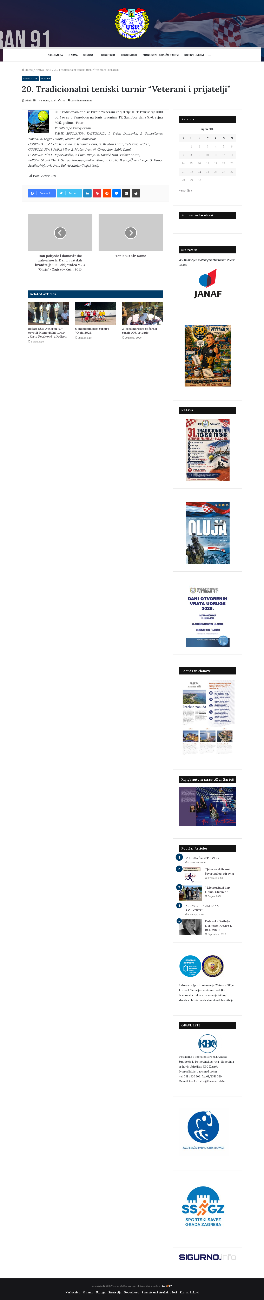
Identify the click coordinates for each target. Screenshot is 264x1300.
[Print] (136, 193)
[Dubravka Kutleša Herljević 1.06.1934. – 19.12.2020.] (190, 927)
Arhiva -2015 (43, 70)
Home (28, 70)
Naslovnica (55, 55)
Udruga (88, 55)
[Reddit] (107, 193)
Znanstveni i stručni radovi (161, 55)
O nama (73, 55)
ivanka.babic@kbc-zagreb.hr (207, 1081)
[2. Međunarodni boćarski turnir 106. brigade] (142, 313)
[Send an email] (34, 100)
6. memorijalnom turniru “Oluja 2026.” (92, 330)
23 (199, 172)
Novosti (45, 78)
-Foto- (79, 123)
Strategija (108, 55)
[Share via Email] (126, 193)
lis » (189, 190)
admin (28, 100)
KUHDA (167, 1286)
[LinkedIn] (87, 193)
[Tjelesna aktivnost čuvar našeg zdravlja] (190, 875)
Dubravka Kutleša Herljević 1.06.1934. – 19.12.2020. (220, 925)
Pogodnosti (129, 55)
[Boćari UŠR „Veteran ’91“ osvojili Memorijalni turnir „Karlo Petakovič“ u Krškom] (48, 313)
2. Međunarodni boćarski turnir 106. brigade (139, 330)
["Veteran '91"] (132, 23)
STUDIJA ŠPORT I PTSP (202, 858)
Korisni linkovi (194, 55)
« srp (182, 190)
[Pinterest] (97, 193)
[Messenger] (116, 193)
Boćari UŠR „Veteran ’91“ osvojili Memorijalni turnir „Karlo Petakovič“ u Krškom (47, 332)
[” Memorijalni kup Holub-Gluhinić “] (190, 893)
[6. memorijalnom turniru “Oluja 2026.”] (95, 313)
